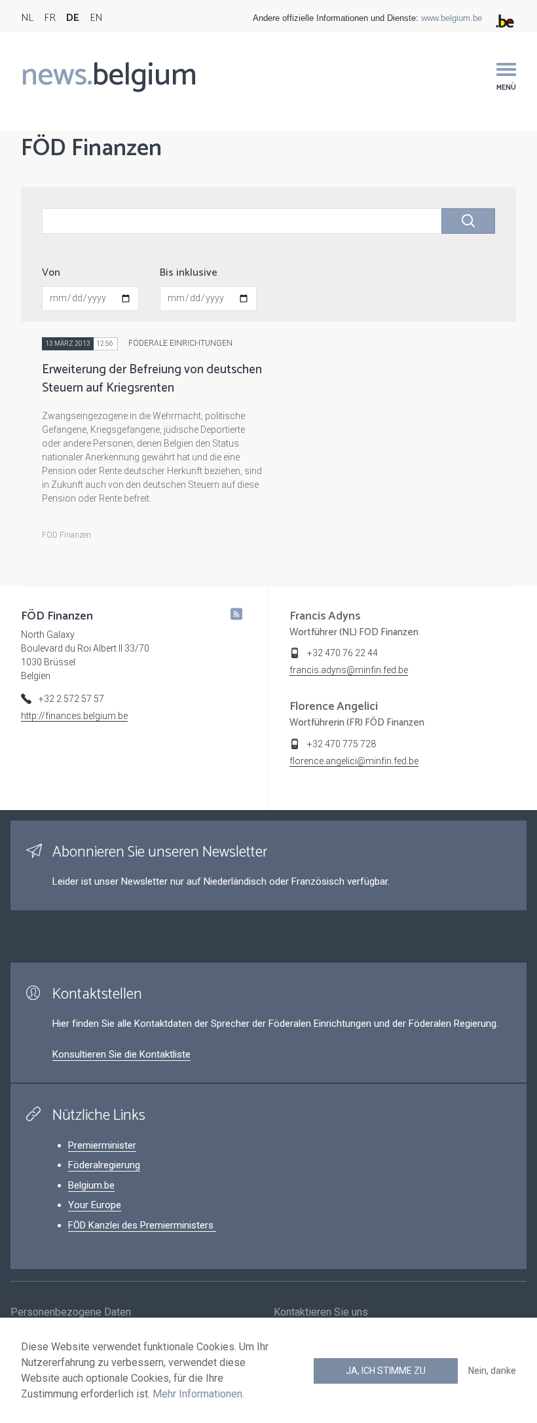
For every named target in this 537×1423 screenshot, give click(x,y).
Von (51, 273)
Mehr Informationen (197, 1394)
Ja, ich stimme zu (386, 1370)
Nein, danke (492, 1370)
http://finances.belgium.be (74, 716)
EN (96, 18)
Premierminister (102, 1145)
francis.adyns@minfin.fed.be (348, 670)
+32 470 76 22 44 (342, 653)
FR (50, 18)
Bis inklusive (188, 273)
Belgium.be (91, 1185)
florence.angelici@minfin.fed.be (353, 761)
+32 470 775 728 (341, 744)
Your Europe (94, 1205)
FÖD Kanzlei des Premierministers (142, 1225)
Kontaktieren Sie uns (321, 1312)
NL (27, 18)
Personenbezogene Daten (70, 1312)
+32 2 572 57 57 (71, 698)
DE (72, 18)
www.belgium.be (451, 18)
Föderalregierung (104, 1165)
